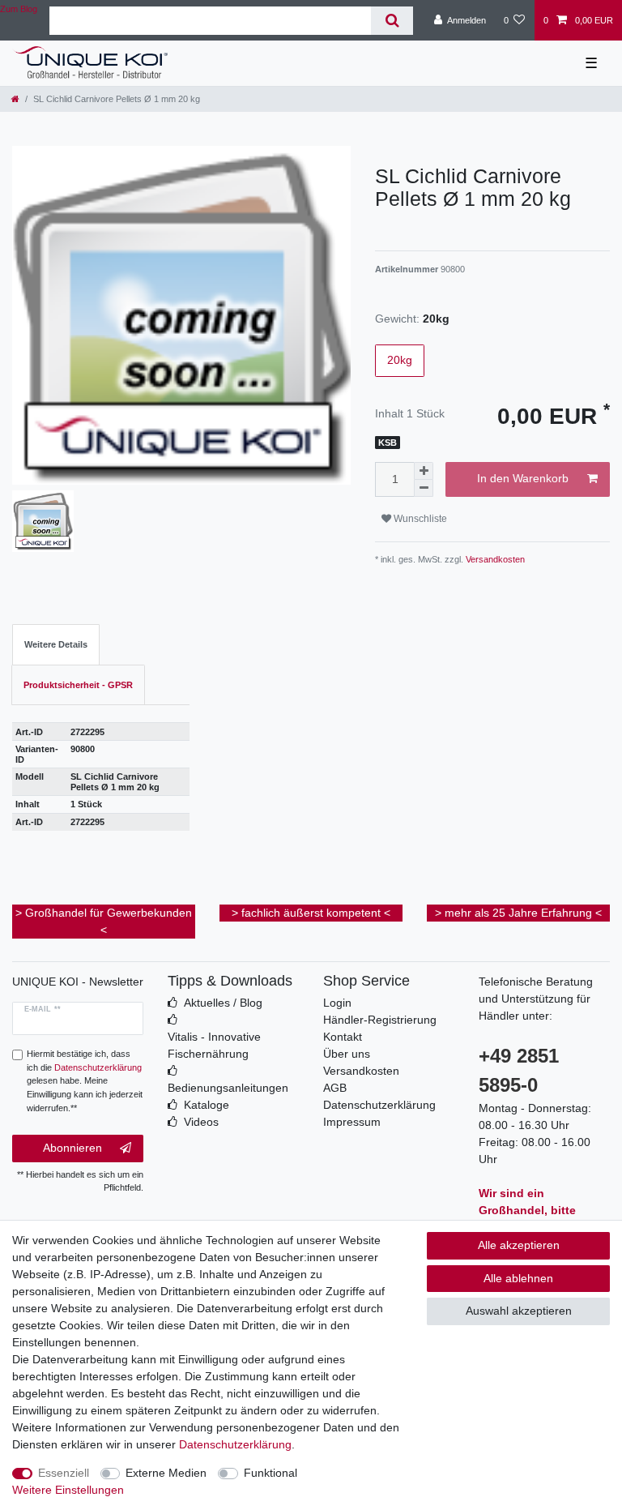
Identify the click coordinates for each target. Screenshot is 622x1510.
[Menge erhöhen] (423, 471)
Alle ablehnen (518, 1278)
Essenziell (63, 1472)
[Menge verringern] (423, 488)
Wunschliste (419, 518)
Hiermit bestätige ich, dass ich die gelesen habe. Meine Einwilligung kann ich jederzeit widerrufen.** (85, 1081)
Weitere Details (55, 644)
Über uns (346, 1053)
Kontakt (342, 1036)
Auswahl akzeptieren (519, 1310)
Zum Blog (18, 9)
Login (337, 1002)
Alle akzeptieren (519, 1244)
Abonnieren (72, 1147)
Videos (201, 1121)
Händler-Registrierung (380, 1019)
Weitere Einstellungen (68, 1489)
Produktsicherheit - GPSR (78, 685)
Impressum (352, 1121)
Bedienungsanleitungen (228, 1087)
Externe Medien (166, 1472)
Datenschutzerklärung (379, 1104)
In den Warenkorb (523, 478)
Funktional (270, 1472)
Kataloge (206, 1104)
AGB (335, 1087)
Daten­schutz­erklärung (235, 1444)
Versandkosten (494, 559)
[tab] (56, 644)
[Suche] (391, 20)
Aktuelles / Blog (223, 1002)
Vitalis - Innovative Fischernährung (214, 1045)
